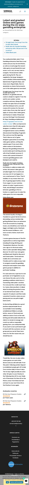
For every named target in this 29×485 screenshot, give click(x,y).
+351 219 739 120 (16, 421)
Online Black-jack (11, 52)
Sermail (11, 474)
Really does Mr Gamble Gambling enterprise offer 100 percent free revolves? (16, 48)
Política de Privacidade (16, 482)
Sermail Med (8, 30)
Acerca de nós (15, 451)
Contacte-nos (16, 437)
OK (7, 482)
